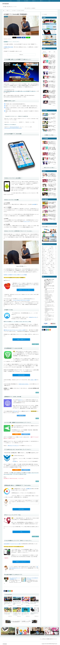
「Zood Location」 (21, 509)
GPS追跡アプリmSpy (48, 294)
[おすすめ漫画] (45, 323)
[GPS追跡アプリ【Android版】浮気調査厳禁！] (23, 37)
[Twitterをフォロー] (6, 591)
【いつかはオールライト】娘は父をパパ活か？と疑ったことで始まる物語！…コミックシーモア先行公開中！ (52, 185)
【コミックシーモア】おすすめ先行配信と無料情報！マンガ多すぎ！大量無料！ (52, 202)
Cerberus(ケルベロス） (33, 317)
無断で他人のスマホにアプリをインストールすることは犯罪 (14, 330)
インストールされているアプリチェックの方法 (21, 300)
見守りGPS (15, 411)
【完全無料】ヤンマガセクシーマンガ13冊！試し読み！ (52, 219)
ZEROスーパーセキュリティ (21, 561)
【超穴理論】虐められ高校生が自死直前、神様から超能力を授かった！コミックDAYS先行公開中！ (52, 189)
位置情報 (15, 41)
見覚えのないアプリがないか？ (13, 445)
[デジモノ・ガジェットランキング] (53, 323)
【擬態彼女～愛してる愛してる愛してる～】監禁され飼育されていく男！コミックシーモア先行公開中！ (52, 180)
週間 (49, 51)
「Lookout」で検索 (33, 379)
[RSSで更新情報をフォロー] (12, 591)
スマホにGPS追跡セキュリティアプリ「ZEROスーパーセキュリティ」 (49, 316)
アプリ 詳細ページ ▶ (35, 344)
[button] (56, 14)
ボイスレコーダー (26, 221)
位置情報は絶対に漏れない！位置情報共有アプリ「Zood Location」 (49, 310)
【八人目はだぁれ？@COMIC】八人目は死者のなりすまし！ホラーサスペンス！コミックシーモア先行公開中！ (52, 194)
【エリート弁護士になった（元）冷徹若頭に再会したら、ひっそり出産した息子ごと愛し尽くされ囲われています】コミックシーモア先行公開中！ (49, 175)
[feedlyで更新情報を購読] (10, 591)
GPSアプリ (6, 41)
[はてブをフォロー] (8, 591)
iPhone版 (37, 392)
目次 (20, 54)
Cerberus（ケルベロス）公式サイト (25, 289)
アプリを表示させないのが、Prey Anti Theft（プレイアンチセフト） (49, 306)
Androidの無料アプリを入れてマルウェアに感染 (12, 543)
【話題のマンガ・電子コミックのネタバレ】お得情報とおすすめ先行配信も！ (52, 211)
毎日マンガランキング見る (49, 167)
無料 (18, 41)
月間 (54, 51)
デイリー (44, 51)
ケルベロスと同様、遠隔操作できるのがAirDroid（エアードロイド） (49, 302)
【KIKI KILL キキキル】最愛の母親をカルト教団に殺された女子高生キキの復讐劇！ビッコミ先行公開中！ (52, 206)
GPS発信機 (34, 204)
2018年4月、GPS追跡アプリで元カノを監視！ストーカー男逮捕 (15, 274)
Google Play (21, 415)
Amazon (16, 434)
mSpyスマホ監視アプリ (21, 339)
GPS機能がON (28, 488)
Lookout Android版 (21, 375)
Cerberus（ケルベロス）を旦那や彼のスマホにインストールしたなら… (49, 292)
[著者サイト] (4, 591)
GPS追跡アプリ (11, 41)
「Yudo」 (21, 531)
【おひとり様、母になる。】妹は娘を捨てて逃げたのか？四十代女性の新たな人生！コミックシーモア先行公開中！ (52, 215)
